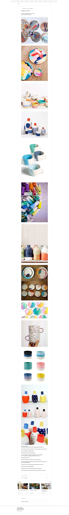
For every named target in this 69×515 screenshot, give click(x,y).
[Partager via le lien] (26, 475)
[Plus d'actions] (47, 8)
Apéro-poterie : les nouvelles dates (44, 491)
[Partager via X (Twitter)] (23, 475)
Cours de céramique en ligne (23, 490)
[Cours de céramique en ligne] (23, 486)
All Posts (18, 3)
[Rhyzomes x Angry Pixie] (34, 486)
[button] (50, 3)
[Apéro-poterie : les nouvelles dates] (46, 486)
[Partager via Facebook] (21, 475)
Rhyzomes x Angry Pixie (33, 490)
